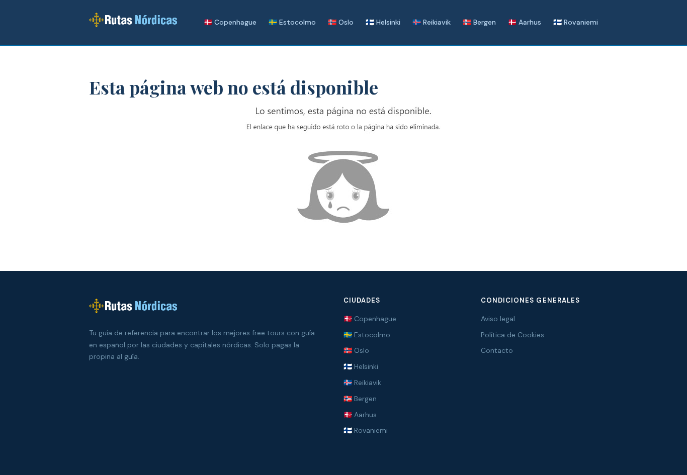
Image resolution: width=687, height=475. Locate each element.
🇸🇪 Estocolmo (292, 22)
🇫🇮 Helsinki (383, 22)
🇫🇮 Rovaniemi (575, 22)
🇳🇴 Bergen (479, 22)
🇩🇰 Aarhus (524, 22)
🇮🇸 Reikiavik (431, 22)
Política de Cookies (512, 334)
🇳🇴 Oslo (341, 22)
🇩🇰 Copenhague (230, 22)
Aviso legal (498, 318)
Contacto (497, 350)
